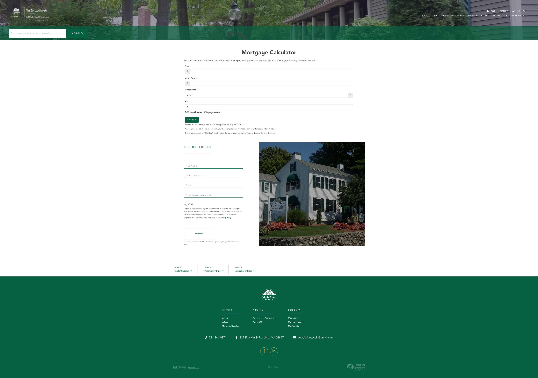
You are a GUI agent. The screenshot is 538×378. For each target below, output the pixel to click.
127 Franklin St (261, 337)
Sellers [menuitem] (225, 322)
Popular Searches (181, 270)
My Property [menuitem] (293, 326)
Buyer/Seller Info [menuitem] (451, 16)
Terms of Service (234, 242)
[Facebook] (264, 351)
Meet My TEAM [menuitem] (519, 16)
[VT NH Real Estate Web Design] (356, 367)
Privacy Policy (226, 218)
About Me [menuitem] (257, 318)
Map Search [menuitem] (293, 318)
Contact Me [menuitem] (270, 318)
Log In (492, 11)
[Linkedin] (274, 351)
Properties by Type (212, 270)
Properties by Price (243, 270)
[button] (78, 33)
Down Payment (191, 78)
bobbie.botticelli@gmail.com (316, 337)
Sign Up (504, 11)
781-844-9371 (521, 11)
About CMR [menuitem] (428, 16)
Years (187, 102)
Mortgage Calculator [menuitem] (231, 326)
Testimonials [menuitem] (499, 16)
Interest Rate (190, 90)
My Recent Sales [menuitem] (477, 16)
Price (187, 66)
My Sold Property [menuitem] (295, 322)
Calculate (191, 120)
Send (199, 234)
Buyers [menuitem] (225, 318)
